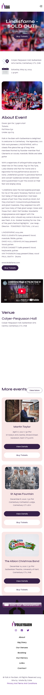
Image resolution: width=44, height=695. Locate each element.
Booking (22, 652)
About (22, 637)
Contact (22, 668)
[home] (6, 6)
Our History (22, 658)
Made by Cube (25, 680)
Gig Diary (22, 642)
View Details (22, 446)
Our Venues (22, 647)
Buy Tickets (22, 36)
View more (34, 390)
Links (22, 663)
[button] (26, 6)
